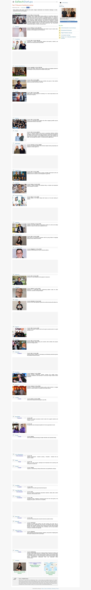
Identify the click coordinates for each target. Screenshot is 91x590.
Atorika (17, 397)
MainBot (17, 183)
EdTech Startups (65, 2)
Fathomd (17, 352)
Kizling (17, 550)
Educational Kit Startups (66, 30)
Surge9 (16, 466)
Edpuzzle (17, 274)
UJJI (16, 422)
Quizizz (17, 118)
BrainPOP (17, 416)
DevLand (17, 516)
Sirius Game (18, 13)
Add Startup (49, 588)
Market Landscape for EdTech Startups (35, 565)
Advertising (54, 588)
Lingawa (17, 327)
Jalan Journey (18, 530)
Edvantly (17, 521)
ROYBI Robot (18, 235)
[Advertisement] (35, 57)
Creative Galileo (19, 195)
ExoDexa (17, 339)
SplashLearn (18, 170)
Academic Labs (18, 247)
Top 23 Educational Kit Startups (19, 572)
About (43, 588)
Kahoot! (17, 26)
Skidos (16, 300)
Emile (16, 460)
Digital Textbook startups (66, 32)
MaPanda (17, 287)
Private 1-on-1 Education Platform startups (68, 37)
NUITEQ (17, 372)
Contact (45, 588)
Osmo (16, 131)
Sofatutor (17, 222)
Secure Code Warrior (20, 66)
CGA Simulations (19, 454)
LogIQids (17, 485)
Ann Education (18, 490)
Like (28, 7)
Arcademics (18, 496)
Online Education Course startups (68, 27)
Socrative (17, 385)
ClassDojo (17, 39)
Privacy (57, 588)
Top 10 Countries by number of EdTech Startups (51, 573)
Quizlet (17, 78)
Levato (16, 435)
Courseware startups (65, 35)
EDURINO (17, 143)
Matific (16, 91)
